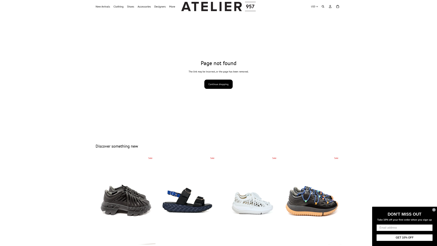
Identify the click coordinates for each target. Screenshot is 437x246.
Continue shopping (218, 84)
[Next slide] (150, 199)
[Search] (323, 6)
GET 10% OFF (405, 237)
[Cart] (337, 6)
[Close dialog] (434, 209)
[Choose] (150, 239)
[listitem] (172, 6)
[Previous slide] (101, 199)
